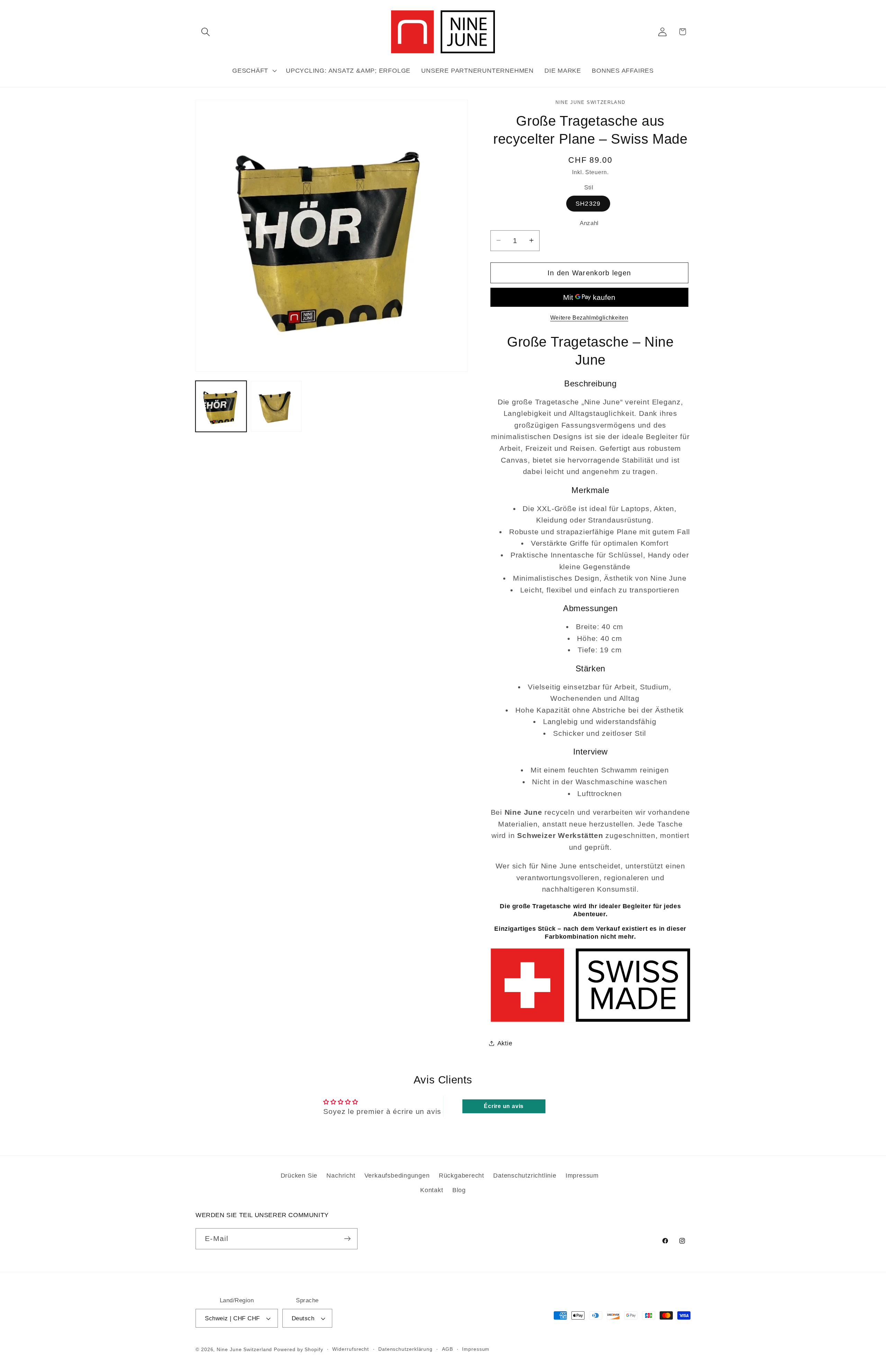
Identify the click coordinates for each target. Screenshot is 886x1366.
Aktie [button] (505, 1042)
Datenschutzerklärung (405, 1349)
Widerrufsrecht (350, 1349)
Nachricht (340, 1175)
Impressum (582, 1175)
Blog (459, 1190)
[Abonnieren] (347, 1238)
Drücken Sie (299, 1175)
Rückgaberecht (461, 1175)
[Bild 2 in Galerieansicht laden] (276, 406)
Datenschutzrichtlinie (524, 1175)
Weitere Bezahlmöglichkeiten (589, 317)
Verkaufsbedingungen (397, 1175)
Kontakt (431, 1190)
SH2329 (588, 203)
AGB (447, 1349)
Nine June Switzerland (244, 1349)
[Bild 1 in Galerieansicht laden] (221, 406)
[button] (205, 32)
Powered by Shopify (298, 1349)
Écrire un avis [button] (504, 1106)
